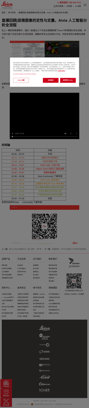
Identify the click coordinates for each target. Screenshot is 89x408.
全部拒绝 (50, 80)
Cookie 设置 (21, 80)
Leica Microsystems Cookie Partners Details (24, 74)
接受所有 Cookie (68, 80)
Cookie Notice (61, 70)
